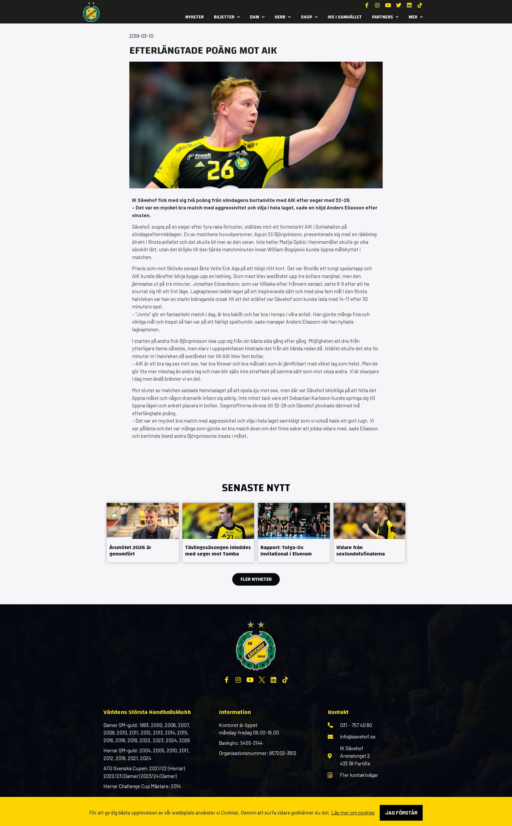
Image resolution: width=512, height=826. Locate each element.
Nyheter (194, 17)
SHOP (306, 17)
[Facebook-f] (366, 5)
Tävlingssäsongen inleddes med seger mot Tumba (218, 550)
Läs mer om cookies (353, 812)
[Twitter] (398, 5)
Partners (382, 17)
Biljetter (224, 17)
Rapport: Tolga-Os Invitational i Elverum (286, 550)
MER (413, 17)
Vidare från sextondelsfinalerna (360, 550)
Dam (254, 17)
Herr (280, 17)
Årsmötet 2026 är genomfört (130, 550)
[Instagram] (377, 5)
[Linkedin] (409, 5)
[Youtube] (388, 5)
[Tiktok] (420, 5)
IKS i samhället (345, 17)
